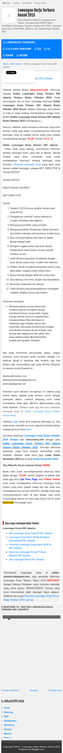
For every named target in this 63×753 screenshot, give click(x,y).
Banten (8, 729)
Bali (6, 716)
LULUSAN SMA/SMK (18, 48)
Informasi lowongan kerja (27, 164)
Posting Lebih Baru (10, 690)
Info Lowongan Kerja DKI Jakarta (26, 559)
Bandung (9, 725)
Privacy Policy (40, 3)
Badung (8, 712)
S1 (48, 48)
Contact (16, 3)
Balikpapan (10, 720)
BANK (9, 55)
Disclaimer (27, 3)
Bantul (7, 733)
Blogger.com (38, 749)
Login (15, 421)
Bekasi (8, 738)
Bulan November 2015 (45, 459)
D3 (39, 48)
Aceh (7, 707)
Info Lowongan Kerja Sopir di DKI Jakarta (30, 533)
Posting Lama (55, 690)
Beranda (34, 690)
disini (28, 429)
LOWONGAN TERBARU (20, 42)
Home (7, 3)
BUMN (23, 55)
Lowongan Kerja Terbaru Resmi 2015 (41, 746)
